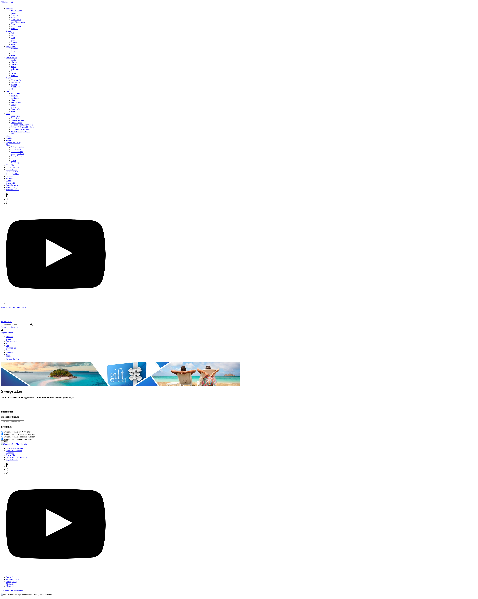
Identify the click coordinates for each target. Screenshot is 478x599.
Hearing (14, 84)
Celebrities (15, 69)
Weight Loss (11, 46)
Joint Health (15, 87)
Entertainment (11, 58)
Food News (15, 116)
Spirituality (15, 98)
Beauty (9, 31)
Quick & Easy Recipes (20, 129)
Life (7, 91)
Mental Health (16, 11)
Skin (13, 40)
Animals (14, 96)
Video (8, 140)
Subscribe (14, 327)
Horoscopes (15, 93)
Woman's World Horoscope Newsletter (19, 437)
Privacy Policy (11, 187)
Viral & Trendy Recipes (20, 131)
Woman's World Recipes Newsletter (18, 439)
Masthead (10, 586)
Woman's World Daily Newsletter (17, 432)
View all (14, 29)
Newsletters (5, 327)
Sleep (13, 24)
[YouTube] (56, 303)
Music (13, 67)
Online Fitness (16, 149)
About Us (15, 163)
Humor (14, 71)
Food (8, 114)
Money (14, 100)
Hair (12, 33)
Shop (8, 136)
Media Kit (10, 584)
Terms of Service (12, 190)
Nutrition (14, 49)
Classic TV (15, 64)
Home (13, 107)
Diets (13, 51)
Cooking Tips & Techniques (22, 125)
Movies (14, 62)
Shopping (15, 158)
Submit (4, 442)
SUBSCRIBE (6, 322)
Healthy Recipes (17, 120)
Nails (13, 38)
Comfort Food (16, 123)
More (8, 145)
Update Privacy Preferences (12, 590)
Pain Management (18, 22)
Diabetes (14, 15)
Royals (13, 73)
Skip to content (7, 2)
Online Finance (17, 152)
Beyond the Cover (13, 143)
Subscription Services (14, 448)
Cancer (14, 13)
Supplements (16, 26)
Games (13, 161)
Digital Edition (17, 156)
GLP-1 (13, 53)
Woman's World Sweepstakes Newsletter (20, 434)
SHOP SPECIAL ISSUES (16, 457)
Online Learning (17, 147)
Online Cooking (17, 154)
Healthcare (10, 138)
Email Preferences (13, 185)
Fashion (14, 42)
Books (13, 60)
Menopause (15, 82)
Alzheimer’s (16, 80)
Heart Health (16, 20)
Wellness (9, 8)
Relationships (16, 102)
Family (13, 105)
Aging (8, 78)
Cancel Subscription (14, 451)
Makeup (14, 35)
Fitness (13, 17)
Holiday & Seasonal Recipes (22, 127)
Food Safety (16, 118)
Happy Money (16, 109)
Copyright (10, 577)
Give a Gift (10, 183)
